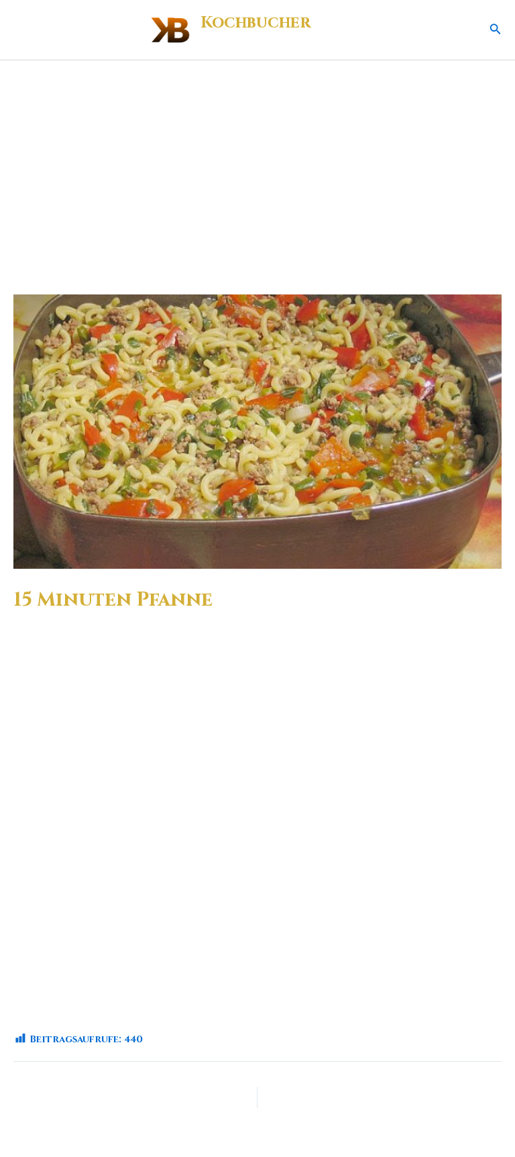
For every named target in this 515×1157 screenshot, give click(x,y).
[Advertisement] (257, 161)
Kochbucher (255, 23)
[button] (496, 30)
